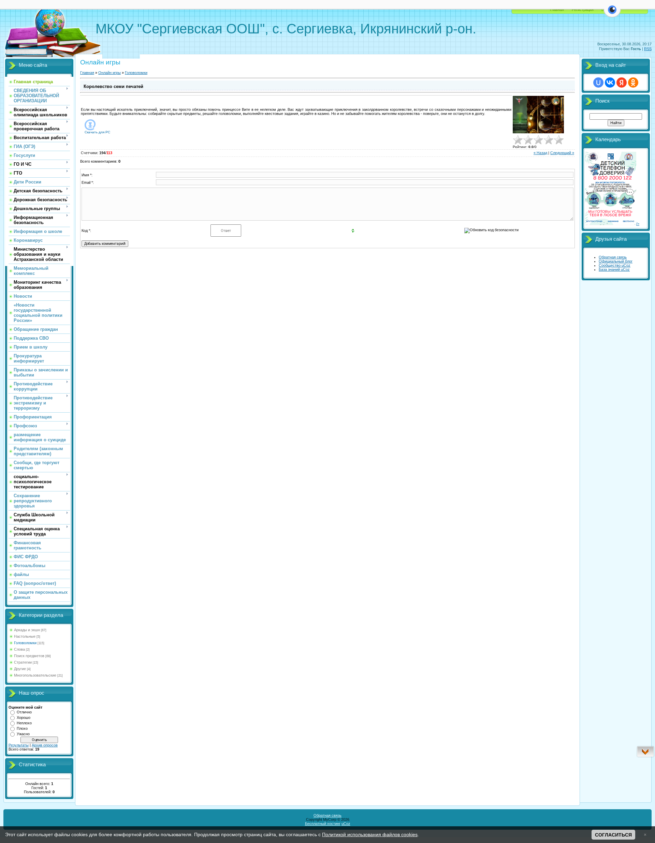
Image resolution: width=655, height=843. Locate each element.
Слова (19, 649)
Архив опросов (45, 745)
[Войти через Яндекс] (621, 82)
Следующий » (562, 153)
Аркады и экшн (27, 630)
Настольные (24, 636)
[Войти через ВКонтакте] (610, 82)
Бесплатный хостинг (322, 824)
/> (637, 224)
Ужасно (23, 734)
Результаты (19, 745)
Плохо (22, 728)
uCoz (345, 824)
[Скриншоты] (538, 115)
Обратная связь (613, 257)
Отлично (24, 712)
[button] (612, 13)
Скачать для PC (97, 132)
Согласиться (613, 835)
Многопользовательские (35, 675)
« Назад (540, 153)
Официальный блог (615, 261)
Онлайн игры (109, 73)
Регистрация (583, 10)
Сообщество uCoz (614, 265)
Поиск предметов (29, 656)
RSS (648, 49)
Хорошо (23, 717)
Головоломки (25, 643)
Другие (20, 669)
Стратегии (23, 662)
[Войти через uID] (598, 82)
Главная (557, 10)
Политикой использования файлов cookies (370, 834)
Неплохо (24, 723)
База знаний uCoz (614, 269)
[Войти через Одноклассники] (633, 82)
